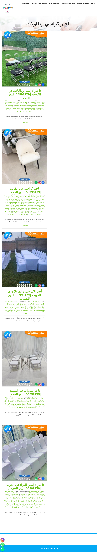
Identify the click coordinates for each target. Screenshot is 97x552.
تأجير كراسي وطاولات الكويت (35, 106)
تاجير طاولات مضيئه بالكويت (20, 404)
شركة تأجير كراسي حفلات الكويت (31, 209)
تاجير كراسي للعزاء (11, 500)
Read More (25, 122)
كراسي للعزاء (20, 506)
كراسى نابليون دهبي (24, 211)
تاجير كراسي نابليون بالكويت (30, 108)
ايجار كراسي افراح (19, 103)
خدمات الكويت (13, 195)
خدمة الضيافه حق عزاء (19, 501)
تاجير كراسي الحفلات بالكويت (29, 308)
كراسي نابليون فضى (23, 214)
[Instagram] (2, 540)
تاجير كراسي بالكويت (9, 202)
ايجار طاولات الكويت (18, 398)
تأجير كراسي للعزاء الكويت (28, 495)
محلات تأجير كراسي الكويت (12, 214)
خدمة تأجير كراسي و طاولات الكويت (12, 406)
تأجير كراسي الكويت (29, 197)
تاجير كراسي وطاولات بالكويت (31, 206)
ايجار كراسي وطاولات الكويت (35, 400)
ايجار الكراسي (21, 303)
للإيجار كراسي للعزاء (28, 507)
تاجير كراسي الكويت (18, 202)
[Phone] (2, 549)
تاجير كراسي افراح (36, 200)
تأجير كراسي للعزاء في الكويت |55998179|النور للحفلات (24, 452)
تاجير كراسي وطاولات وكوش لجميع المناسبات (19, 109)
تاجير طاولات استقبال (24, 106)
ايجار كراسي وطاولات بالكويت (21, 105)
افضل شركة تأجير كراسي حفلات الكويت (21, 196)
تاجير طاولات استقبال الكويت (16, 401)
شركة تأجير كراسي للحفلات (18, 209)
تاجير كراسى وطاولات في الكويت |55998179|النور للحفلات (24, 58)
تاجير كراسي (38, 308)
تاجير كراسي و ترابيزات (13, 205)
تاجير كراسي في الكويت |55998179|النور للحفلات (24, 156)
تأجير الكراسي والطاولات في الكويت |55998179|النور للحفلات (24, 259)
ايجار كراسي (37, 304)
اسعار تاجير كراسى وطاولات (13, 102)
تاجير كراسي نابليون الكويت (24, 205)
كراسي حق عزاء (40, 506)
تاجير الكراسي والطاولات (25, 307)
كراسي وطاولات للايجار (13, 506)
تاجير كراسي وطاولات (19, 108)
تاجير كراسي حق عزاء (33, 498)
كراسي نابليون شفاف (32, 214)
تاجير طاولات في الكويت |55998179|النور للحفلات (24, 358)
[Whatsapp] (2, 545)
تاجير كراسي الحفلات (40, 202)
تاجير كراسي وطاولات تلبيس (35, 109)
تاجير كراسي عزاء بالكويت (30, 500)
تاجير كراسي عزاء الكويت (18, 203)
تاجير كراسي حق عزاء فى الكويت (22, 498)
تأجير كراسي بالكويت (20, 197)
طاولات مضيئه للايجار (26, 407)
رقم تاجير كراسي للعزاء (23, 504)
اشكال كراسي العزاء (11, 492)
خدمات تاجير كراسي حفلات (21, 311)
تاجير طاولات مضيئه (31, 404)
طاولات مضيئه (34, 407)
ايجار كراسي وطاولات (31, 105)
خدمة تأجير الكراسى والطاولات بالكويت (17, 206)
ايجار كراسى (26, 103)
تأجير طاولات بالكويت (24, 400)
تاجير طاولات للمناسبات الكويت (14, 403)
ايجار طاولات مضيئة (14, 303)
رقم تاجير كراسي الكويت (34, 504)
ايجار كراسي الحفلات (38, 197)
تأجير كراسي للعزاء (39, 495)
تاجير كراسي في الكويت (35, 205)
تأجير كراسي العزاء (23, 494)
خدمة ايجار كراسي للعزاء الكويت (33, 503)
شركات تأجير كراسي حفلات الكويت (17, 208)
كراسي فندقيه (29, 212)
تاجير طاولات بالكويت (36, 403)
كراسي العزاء (7, 504)
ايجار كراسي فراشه (11, 103)
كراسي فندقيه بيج (12, 212)
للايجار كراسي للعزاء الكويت (17, 507)
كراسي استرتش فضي (37, 212)
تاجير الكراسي (34, 307)
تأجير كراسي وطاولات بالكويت (28, 401)
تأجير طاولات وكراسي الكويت (18, 306)
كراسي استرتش (16, 211)
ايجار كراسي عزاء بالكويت (33, 494)
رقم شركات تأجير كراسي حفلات (31, 208)
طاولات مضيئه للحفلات (17, 407)
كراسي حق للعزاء (33, 506)
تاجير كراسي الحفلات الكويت (29, 202)
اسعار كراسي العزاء (20, 492)
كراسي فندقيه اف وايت (21, 212)
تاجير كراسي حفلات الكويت (38, 203)
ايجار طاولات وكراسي (33, 103)
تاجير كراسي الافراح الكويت (26, 200)
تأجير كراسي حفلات (11, 197)
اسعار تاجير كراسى (23, 102)
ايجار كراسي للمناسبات (13, 304)
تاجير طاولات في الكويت (26, 403)
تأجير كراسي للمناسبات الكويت (29, 199)
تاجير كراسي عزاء (28, 203)
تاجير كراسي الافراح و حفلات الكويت (12, 200)
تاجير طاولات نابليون (15, 106)
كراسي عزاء (26, 506)
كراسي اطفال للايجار (21, 111)
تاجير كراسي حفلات (18, 308)
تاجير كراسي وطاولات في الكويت (36, 100)
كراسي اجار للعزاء (14, 504)
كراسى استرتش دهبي (33, 211)
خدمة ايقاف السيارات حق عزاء (20, 503)
